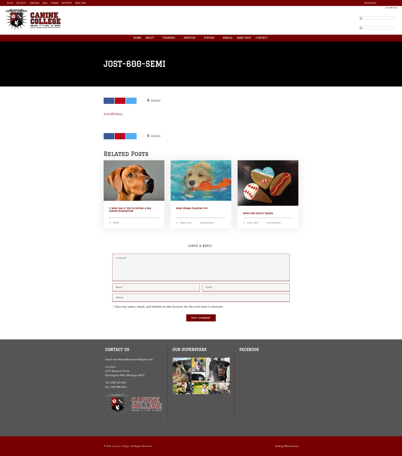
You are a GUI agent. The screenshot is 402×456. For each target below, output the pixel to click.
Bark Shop (244, 38)
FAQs (45, 3)
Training (169, 38)
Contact (262, 38)
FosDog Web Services (286, 446)
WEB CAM (80, 3)
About (150, 38)
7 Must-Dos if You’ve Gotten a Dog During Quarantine (130, 209)
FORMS (55, 3)
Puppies (209, 38)
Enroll (228, 38)
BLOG (10, 3)
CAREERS (34, 3)
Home (137, 38)
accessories (207, 223)
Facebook (249, 349)
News (116, 223)
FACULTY (21, 3)
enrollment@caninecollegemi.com (133, 359)
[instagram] (394, 3)
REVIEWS (67, 3)
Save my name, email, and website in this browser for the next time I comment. (169, 306)
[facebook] (383, 3)
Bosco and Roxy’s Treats (258, 213)
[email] (240, 373)
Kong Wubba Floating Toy (192, 208)
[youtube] (388, 3)
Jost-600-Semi (391, 7)
